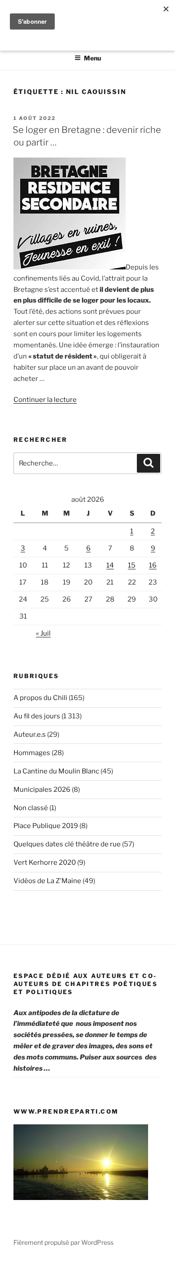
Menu (92, 58)
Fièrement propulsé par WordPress (63, 1242)
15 (132, 565)
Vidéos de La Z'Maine (47, 881)
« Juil (43, 633)
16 (153, 565)
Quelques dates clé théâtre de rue (67, 844)
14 (110, 565)
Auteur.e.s (29, 734)
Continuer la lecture (45, 400)
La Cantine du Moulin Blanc (56, 771)
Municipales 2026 (41, 790)
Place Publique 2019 (45, 826)
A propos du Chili (40, 698)
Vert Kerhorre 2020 (44, 862)
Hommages (31, 753)
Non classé (30, 808)
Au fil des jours (36, 716)
